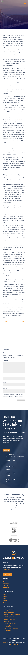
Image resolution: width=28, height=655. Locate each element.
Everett (4, 602)
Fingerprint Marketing (14, 644)
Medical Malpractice (9, 612)
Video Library (6, 583)
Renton (4, 598)
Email (4, 382)
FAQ (4, 581)
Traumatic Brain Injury (9, 619)
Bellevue (5, 596)
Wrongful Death (8, 610)
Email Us (6, 450)
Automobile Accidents (9, 609)
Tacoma (5, 600)
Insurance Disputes (9, 618)
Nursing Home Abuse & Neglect (12, 614)
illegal (19, 119)
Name (4, 375)
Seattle (4, 594)
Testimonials (6, 587)
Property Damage (8, 626)
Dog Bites (6, 621)
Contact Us (14, 339)
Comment (5, 360)
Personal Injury (7, 625)
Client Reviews (6, 569)
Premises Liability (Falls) (10, 623)
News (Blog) (6, 585)
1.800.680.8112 (10, 454)
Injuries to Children (9, 616)
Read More (7, 21)
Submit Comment (21, 399)
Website (5, 388)
